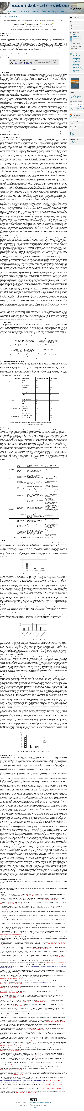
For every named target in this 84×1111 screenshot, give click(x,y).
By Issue (72, 133)
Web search (76, 71)
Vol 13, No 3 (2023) (10, 16)
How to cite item (77, 41)
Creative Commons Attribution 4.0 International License (40, 1102)
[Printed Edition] (75, 88)
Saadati (18, 16)
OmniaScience (36, 1107)
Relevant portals (77, 67)
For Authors (73, 142)
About (15, 11)
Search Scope (73, 126)
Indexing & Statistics (58, 11)
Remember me (74, 27)
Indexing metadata (77, 38)
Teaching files (76, 66)
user (71, 23)
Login (20, 11)
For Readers (73, 141)
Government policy (78, 68)
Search (71, 123)
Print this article (76, 36)
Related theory (76, 58)
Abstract (75, 34)
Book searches (76, 55)
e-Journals (75, 57)
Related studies (77, 60)
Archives (26, 11)
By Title (72, 136)
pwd (71, 25)
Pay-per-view (76, 61)
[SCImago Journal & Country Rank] (77, 98)
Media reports (76, 70)
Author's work (76, 54)
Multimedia (76, 64)
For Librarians (73, 143)
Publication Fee (45, 11)
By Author (72, 134)
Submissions (35, 11)
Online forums (76, 63)
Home (9, 11)
